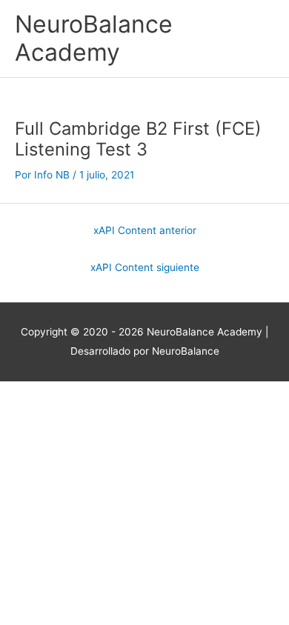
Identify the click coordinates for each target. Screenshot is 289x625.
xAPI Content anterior (144, 230)
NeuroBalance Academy (94, 38)
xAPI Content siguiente (144, 267)
